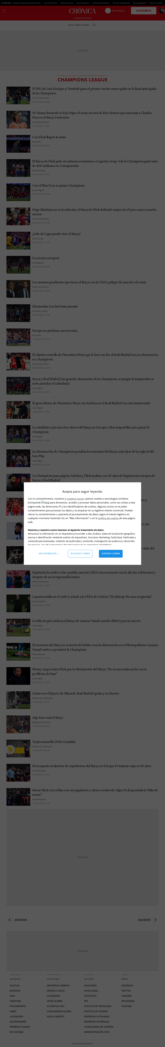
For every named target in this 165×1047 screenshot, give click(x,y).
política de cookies (108, 518)
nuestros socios (75, 498)
